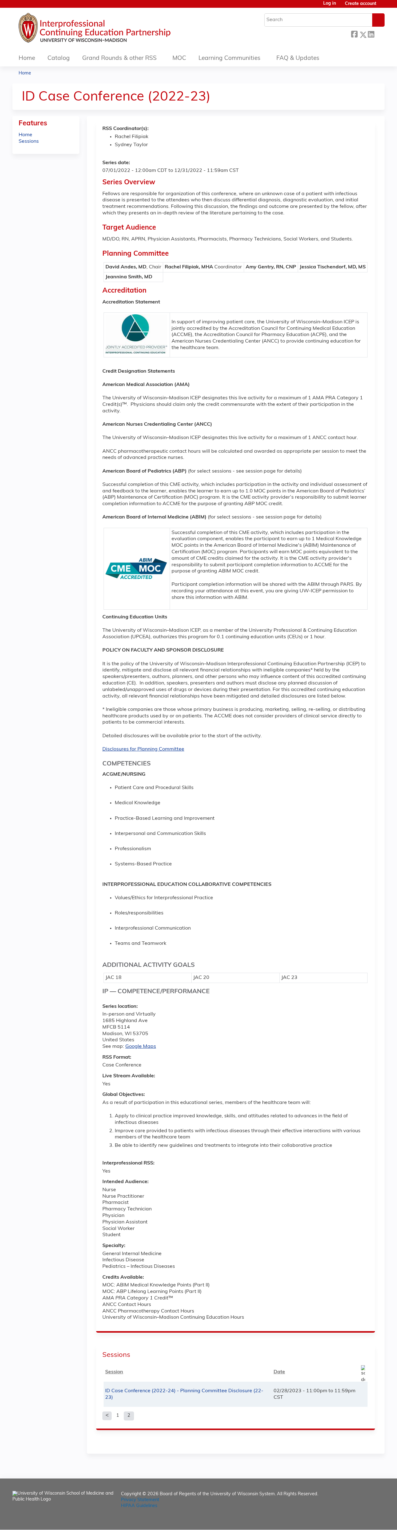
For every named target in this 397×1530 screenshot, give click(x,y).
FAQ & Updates (297, 58)
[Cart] (383, 6)
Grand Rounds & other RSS (119, 58)
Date (279, 1372)
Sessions (29, 141)
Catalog (58, 58)
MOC (179, 58)
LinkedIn (371, 34)
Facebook (354, 34)
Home (27, 58)
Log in (329, 4)
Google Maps (140, 1046)
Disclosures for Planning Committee (143, 749)
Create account (360, 4)
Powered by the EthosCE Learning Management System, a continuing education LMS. (363, 1519)
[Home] (113, 29)
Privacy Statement (140, 1500)
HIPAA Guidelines (139, 1506)
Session (114, 1372)
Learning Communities (229, 58)
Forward (379, 34)
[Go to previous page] (107, 1415)
